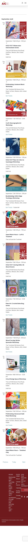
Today (14, 462)
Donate (18, 495)
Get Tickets (9, 96)
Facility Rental (18, 491)
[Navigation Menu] (25, 3)
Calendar (18, 488)
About (18, 479)
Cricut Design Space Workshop (16, 379)
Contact (18, 498)
